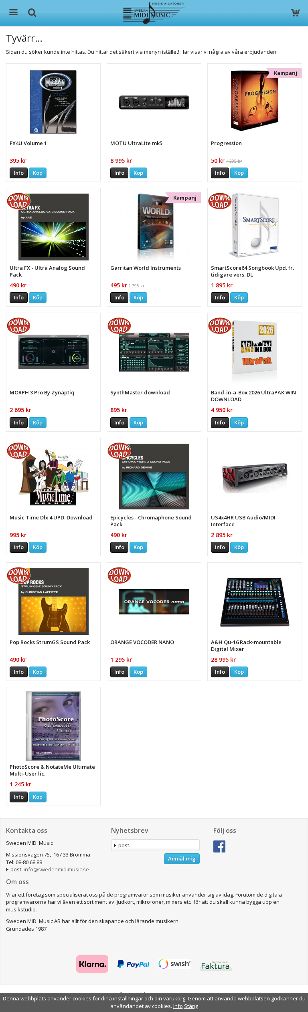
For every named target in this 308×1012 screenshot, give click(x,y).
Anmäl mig (182, 858)
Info (19, 172)
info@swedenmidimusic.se (56, 869)
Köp (38, 172)
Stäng (191, 1006)
